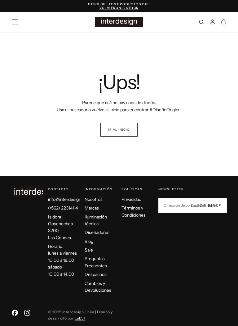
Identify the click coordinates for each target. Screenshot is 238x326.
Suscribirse (206, 205)
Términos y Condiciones (133, 211)
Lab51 (80, 318)
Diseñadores (97, 232)
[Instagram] (27, 312)
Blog (89, 241)
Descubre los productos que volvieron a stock (119, 6)
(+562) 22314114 (63, 208)
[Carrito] (224, 22)
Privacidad (131, 199)
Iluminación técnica (96, 220)
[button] (15, 22)
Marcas (92, 208)
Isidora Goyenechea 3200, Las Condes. (60, 227)
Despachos (96, 274)
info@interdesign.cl (64, 199)
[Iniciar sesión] (212, 22)
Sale (89, 250)
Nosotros (94, 199)
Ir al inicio (119, 130)
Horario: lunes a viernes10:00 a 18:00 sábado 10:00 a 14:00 (62, 260)
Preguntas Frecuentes (96, 262)
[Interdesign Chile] (36, 192)
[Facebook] (15, 312)
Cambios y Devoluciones (98, 287)
